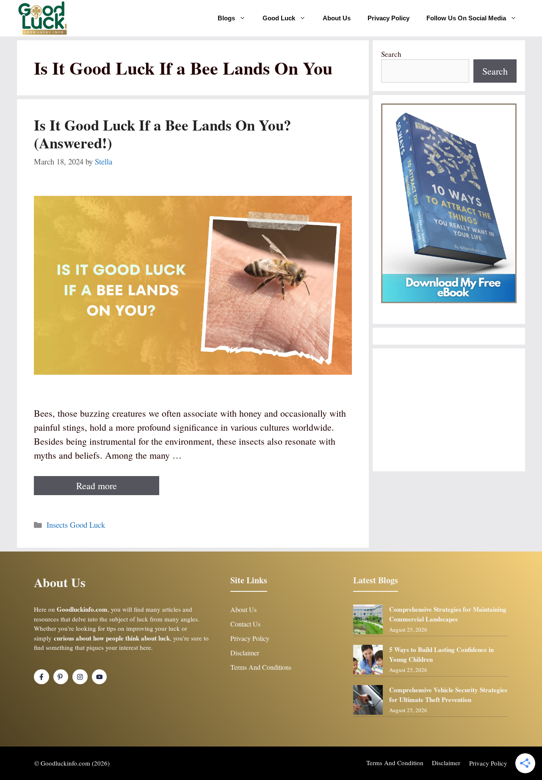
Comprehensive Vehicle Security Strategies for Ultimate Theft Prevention (448, 694)
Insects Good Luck (76, 524)
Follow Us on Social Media (466, 18)
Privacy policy (488, 763)
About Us (337, 18)
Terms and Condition (394, 762)
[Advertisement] (449, 410)
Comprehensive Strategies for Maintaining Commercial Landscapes (447, 614)
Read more (96, 485)
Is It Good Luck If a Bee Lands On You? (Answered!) (162, 133)
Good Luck (279, 18)
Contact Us (245, 623)
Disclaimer (244, 652)
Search (391, 54)
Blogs (226, 18)
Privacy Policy (388, 18)
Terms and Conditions (260, 667)
